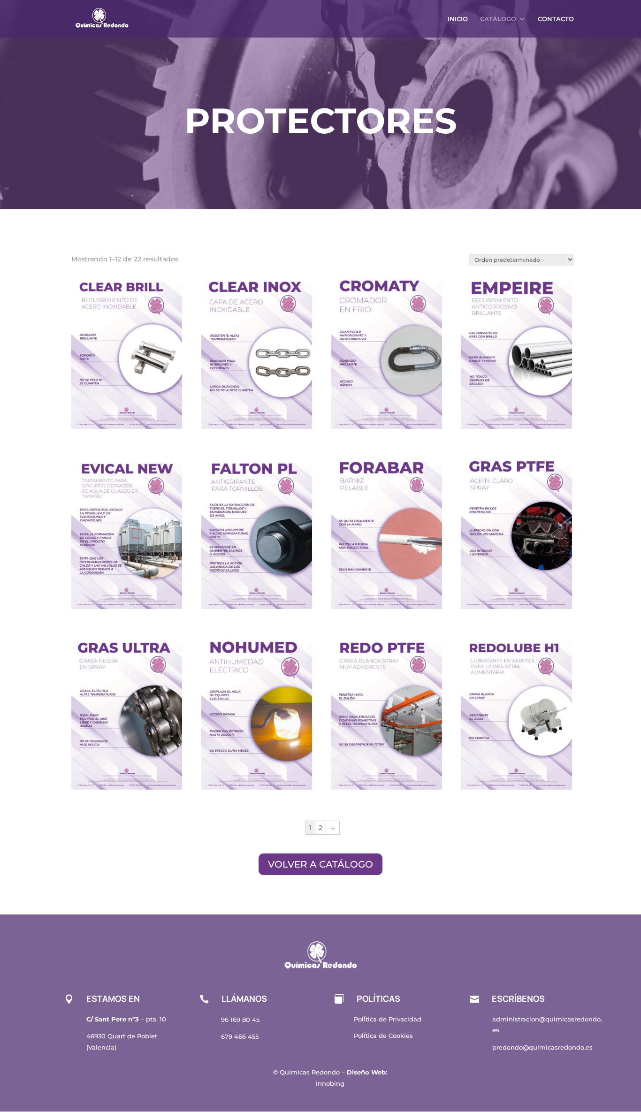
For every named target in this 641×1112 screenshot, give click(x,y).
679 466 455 (240, 1036)
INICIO (458, 19)
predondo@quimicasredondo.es (542, 1047)
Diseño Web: (367, 1072)
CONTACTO (556, 19)
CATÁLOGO (498, 19)
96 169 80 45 (240, 1019)
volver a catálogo (320, 864)
